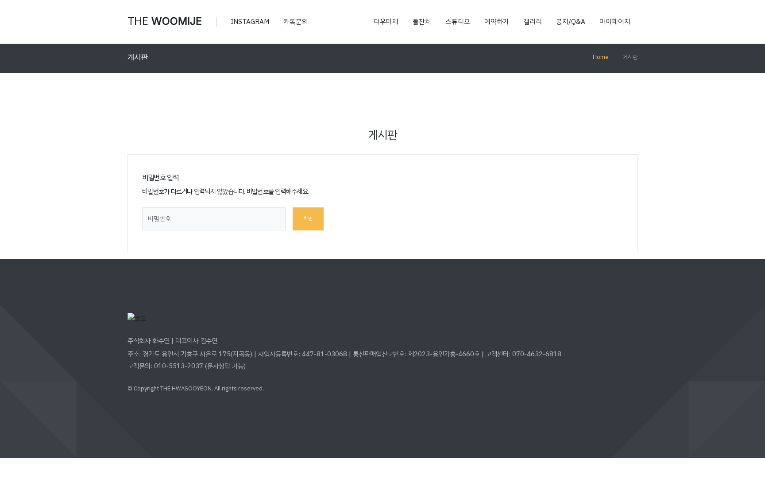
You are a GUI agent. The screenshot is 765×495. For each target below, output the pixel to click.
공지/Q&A (570, 22)
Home (601, 57)
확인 (308, 218)
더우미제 (386, 22)
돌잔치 (422, 22)
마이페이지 (614, 22)
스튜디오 (457, 22)
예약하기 (496, 22)
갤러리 (532, 22)
